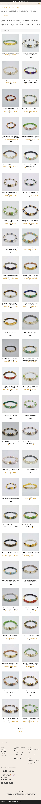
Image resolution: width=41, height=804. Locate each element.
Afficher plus (20, 728)
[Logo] (7, 4)
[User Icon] (36, 3)
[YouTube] (10, 783)
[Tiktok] (12, 783)
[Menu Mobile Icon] (1, 3)
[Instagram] (5, 783)
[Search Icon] (32, 3)
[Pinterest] (7, 783)
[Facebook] (2, 783)
